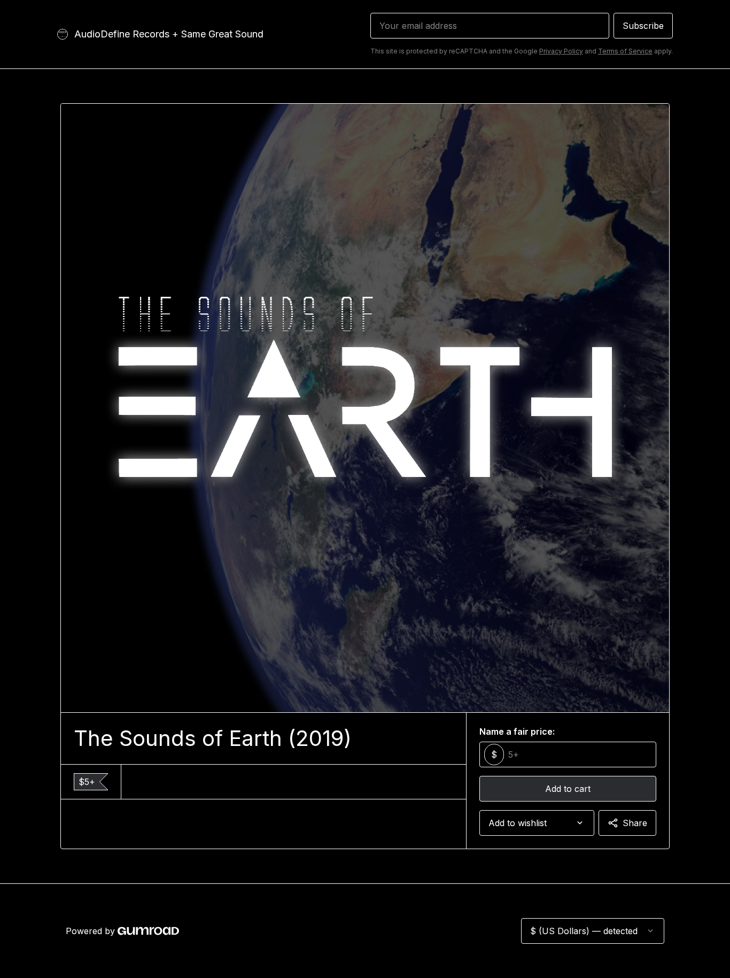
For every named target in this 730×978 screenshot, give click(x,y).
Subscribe (643, 25)
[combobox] (536, 823)
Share (635, 823)
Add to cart (568, 788)
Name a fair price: (517, 731)
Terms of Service (625, 51)
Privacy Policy (561, 51)
